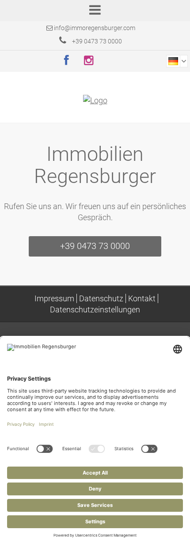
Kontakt (142, 298)
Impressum (54, 298)
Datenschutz (101, 298)
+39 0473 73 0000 (96, 41)
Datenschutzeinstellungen (95, 309)
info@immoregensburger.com (94, 27)
